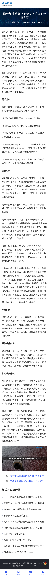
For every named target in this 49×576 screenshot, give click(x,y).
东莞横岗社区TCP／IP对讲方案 (18, 552)
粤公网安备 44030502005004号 (25, 566)
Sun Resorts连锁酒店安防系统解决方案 (22, 509)
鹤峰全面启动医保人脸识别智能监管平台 (29, 481)
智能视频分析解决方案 (14, 534)
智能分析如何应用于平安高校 (17, 540)
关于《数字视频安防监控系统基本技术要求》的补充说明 (25, 497)
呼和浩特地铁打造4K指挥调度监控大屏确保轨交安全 (25, 503)
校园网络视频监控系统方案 (16, 515)
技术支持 (11, 22)
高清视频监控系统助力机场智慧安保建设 (23, 527)
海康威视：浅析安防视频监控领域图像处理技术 (25, 521)
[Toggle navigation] (45, 4)
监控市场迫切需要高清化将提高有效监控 (29, 476)
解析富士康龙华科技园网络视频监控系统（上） (25, 546)
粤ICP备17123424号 (36, 563)
